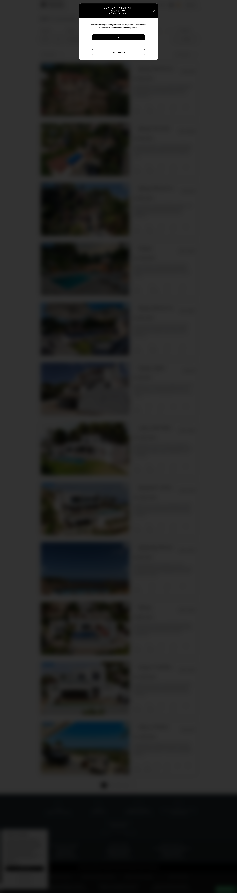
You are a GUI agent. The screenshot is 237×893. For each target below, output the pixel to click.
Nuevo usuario (118, 52)
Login (118, 37)
